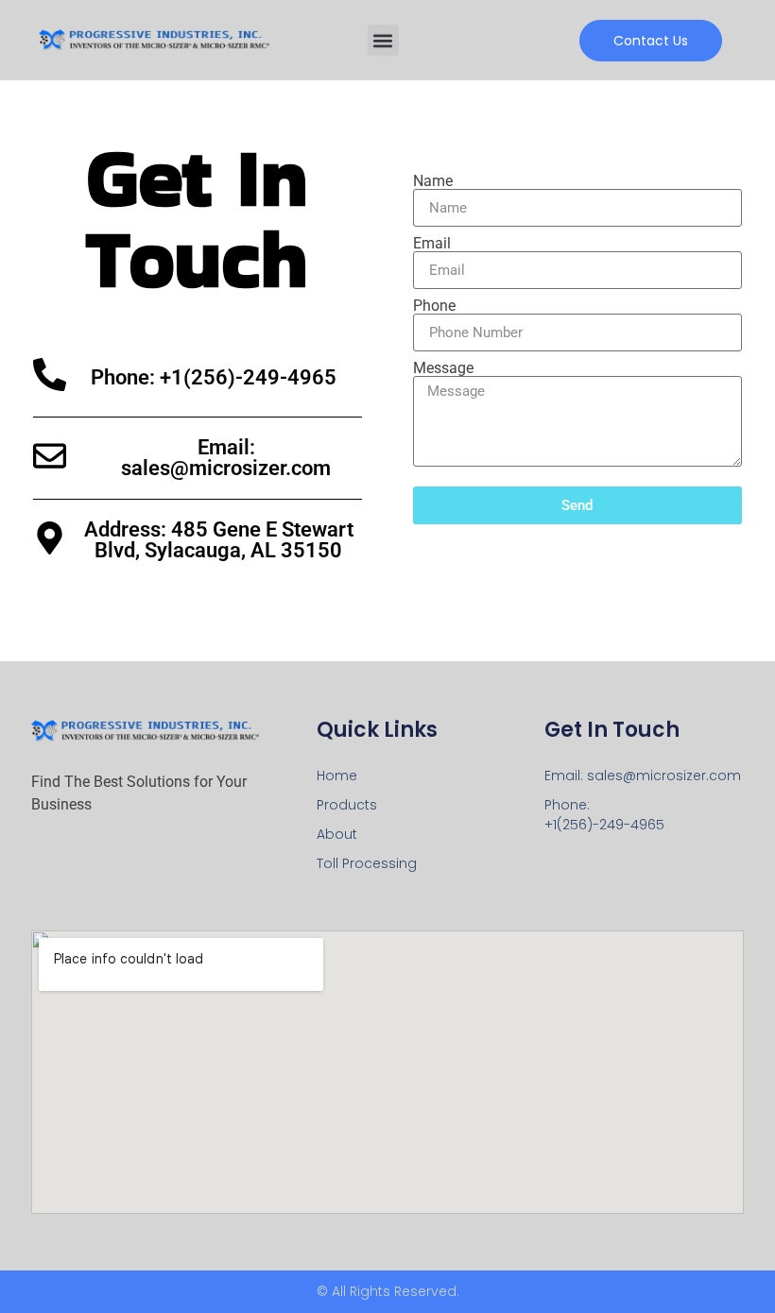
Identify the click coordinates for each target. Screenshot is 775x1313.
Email (432, 243)
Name (433, 181)
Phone (434, 306)
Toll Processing (367, 863)
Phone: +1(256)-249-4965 (213, 377)
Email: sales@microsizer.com (226, 457)
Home (337, 775)
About (337, 834)
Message (443, 368)
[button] (383, 40)
